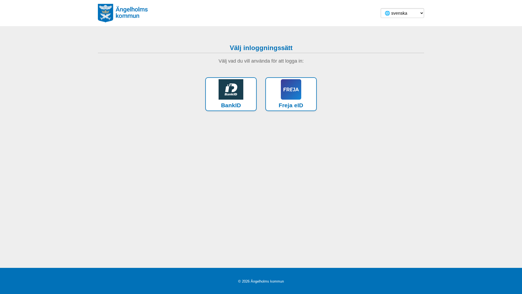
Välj (233, 94)
